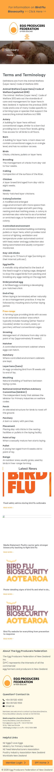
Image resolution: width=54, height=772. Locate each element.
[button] (27, 37)
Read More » (8, 507)
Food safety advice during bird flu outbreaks (24, 503)
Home (10, 55)
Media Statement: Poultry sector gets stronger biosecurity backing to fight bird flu (25, 546)
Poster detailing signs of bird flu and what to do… (26, 589)
